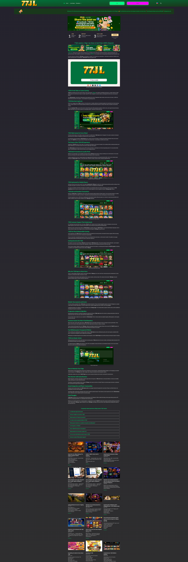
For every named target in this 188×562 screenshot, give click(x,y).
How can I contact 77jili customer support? (78, 437)
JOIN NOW (115, 34)
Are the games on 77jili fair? (75, 425)
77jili (64, 3)
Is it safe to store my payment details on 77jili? (78, 420)
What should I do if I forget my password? (78, 417)
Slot (67, 3)
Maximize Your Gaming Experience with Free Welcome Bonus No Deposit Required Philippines (112, 481)
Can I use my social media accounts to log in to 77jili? (80, 434)
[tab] (94, 412)
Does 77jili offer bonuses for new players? (78, 428)
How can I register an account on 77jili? (77, 414)
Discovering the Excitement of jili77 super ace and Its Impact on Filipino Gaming (111, 519)
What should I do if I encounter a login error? (78, 431)
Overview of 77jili (89, 553)
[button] (68, 23)
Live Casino (72, 3)
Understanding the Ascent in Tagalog (76, 504)
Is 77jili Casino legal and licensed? (76, 411)
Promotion (78, 3)
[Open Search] (161, 3)
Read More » (70, 488)
